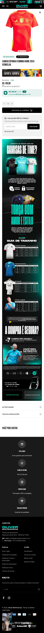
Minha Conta (28, 558)
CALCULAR (33, 126)
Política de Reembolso (9, 564)
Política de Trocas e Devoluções (8, 559)
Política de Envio (7, 567)
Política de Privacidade (9, 555)
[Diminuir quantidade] (4, 103)
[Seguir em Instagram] (9, 597)
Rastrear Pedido (29, 562)
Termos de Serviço (8, 571)
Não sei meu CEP (9, 131)
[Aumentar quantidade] (12, 103)
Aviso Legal (6, 551)
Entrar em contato (30, 555)
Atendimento (28, 551)
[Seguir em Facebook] (3, 597)
